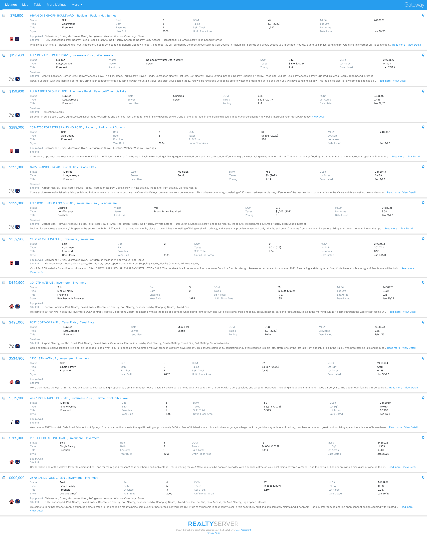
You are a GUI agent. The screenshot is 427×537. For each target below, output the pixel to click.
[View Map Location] (421, 15)
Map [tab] (25, 4)
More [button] (75, 4)
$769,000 (16, 438)
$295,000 (16, 167)
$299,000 (16, 203)
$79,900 (16, 16)
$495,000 (17, 322)
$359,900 (17, 239)
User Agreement (243, 530)
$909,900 (17, 478)
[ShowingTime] (17, 39)
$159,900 (16, 91)
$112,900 (17, 55)
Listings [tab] (11, 4)
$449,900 (17, 283)
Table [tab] (38, 4)
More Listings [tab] (56, 4)
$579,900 (16, 398)
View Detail (414, 44)
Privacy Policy (213, 533)
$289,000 (16, 127)
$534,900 (17, 358)
